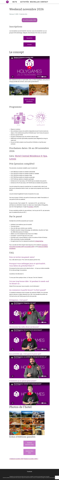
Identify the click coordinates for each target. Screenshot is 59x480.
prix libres (30, 206)
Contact (44, 2)
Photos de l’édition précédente (29, 100)
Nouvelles (35, 2)
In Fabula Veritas (38, 241)
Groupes (29, 44)
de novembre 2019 (29, 246)
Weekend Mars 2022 (29, 452)
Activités (24, 2)
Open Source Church (25, 476)
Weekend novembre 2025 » (31, 458)
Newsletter (29, 38)
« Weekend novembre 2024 (16, 458)
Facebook (29, 471)
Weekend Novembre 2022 (29, 443)
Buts (15, 2)
